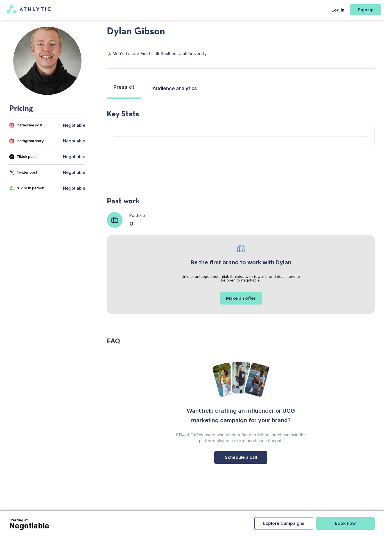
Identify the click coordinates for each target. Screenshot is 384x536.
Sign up (366, 9)
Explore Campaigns (283, 523)
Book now (345, 523)
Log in (337, 10)
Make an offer (241, 298)
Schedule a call (241, 457)
